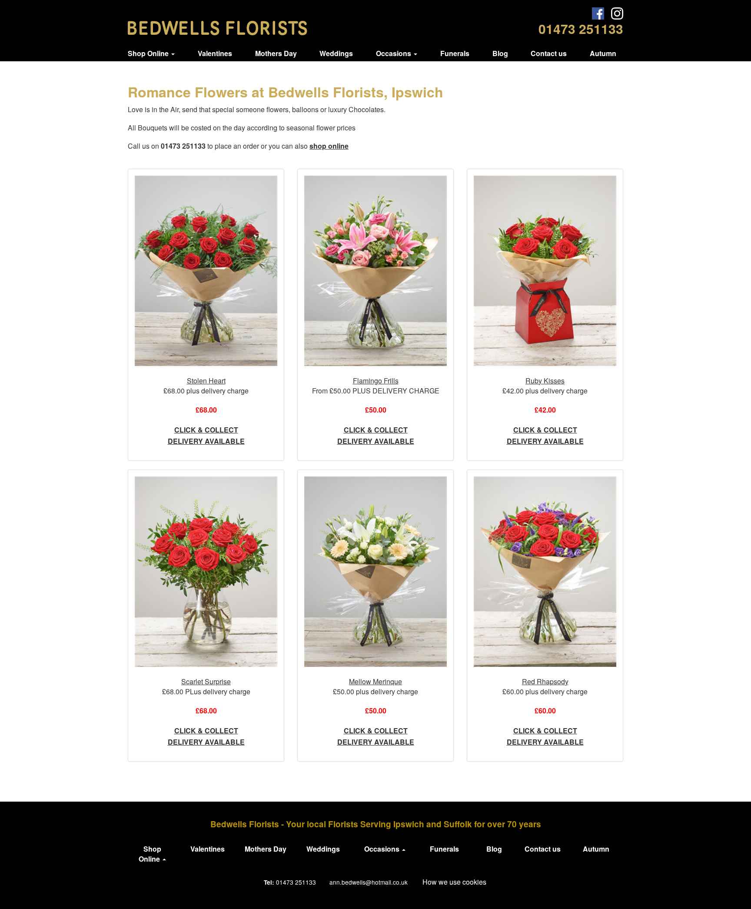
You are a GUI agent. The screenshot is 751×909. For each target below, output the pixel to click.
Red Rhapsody (545, 681)
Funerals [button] (454, 53)
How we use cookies (454, 882)
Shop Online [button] (149, 53)
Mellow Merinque (375, 681)
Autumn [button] (603, 53)
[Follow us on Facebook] (598, 13)
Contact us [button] (549, 53)
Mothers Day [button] (276, 53)
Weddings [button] (336, 53)
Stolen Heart (206, 381)
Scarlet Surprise (206, 681)
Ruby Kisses (545, 381)
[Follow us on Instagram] (617, 13)
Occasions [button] (394, 53)
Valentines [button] (215, 53)
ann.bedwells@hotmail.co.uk (368, 882)
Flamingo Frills (376, 381)
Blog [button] (500, 53)
